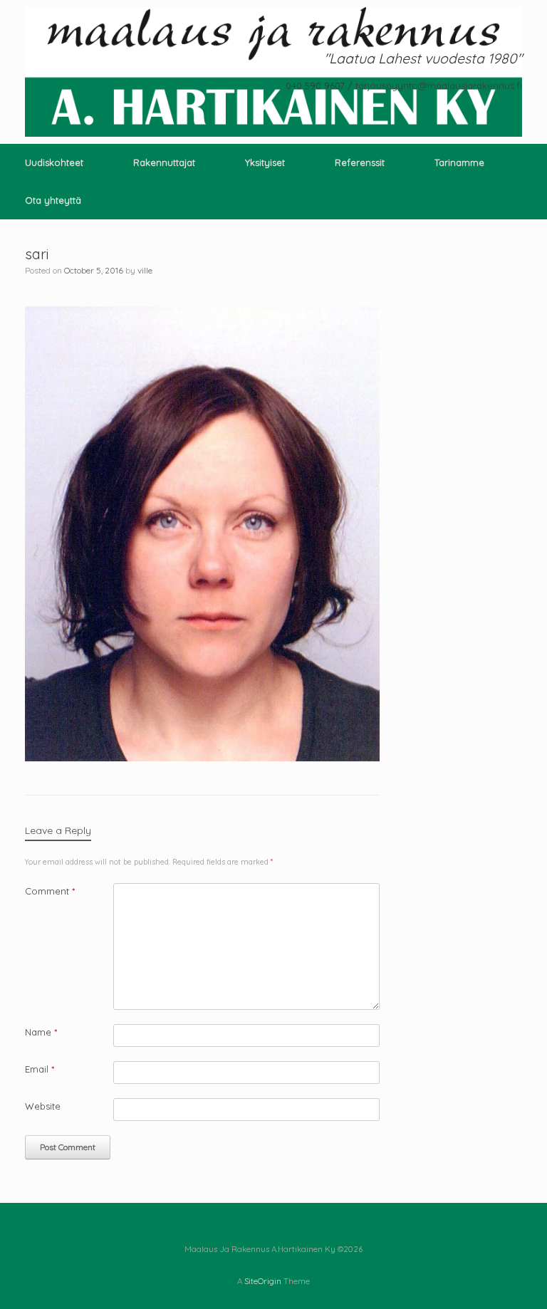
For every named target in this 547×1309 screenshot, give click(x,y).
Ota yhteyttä (53, 200)
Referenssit (360, 162)
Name (41, 1032)
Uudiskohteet (54, 162)
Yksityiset (265, 162)
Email (39, 1069)
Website (43, 1106)
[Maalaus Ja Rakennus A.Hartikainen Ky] (273, 72)
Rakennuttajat (164, 162)
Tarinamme (459, 162)
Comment (50, 891)
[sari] (202, 757)
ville (144, 270)
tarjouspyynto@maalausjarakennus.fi (438, 85)
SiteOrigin (262, 1281)
